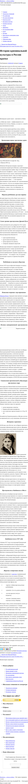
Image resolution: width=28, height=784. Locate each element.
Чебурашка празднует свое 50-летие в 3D (11, 46)
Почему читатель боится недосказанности (17, 722)
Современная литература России (14, 681)
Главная (5, 12)
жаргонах (14, 574)
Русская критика (10, 675)
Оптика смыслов (7, 41)
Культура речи (6, 19)
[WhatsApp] (10, 649)
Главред (21, 63)
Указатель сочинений (8, 14)
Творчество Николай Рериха (8, 44)
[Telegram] (5, 649)
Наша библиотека (10, 740)
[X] (7, 649)
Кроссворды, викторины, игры (11, 35)
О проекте (5, 37)
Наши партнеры (10, 746)
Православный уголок (11, 671)
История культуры (7, 21)
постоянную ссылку (16, 652)
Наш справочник (10, 742)
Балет (4, 31)
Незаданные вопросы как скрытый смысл (16, 718)
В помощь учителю (11, 692)
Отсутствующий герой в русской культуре (17, 720)
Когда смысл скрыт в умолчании (14, 729)
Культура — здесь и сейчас (7, 1)
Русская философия (8, 29)
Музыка (5, 33)
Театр (4, 25)
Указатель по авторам (11, 688)
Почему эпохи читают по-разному (15, 724)
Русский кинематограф (12, 669)
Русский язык (6, 15)
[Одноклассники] (3, 649)
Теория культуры (7, 23)
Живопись (5, 27)
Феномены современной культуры (15, 673)
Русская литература (8, 17)
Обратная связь (7, 39)
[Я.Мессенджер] (0, 649)
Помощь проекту (10, 744)
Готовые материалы (11, 690)
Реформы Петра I (4, 296)
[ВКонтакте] (2, 649)
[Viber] (8, 649)
